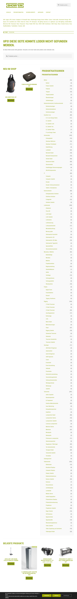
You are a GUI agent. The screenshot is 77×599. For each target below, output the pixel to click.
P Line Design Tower (51, 132)
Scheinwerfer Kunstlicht (51, 234)
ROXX (40, 24)
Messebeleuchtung (50, 228)
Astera (13, 19)
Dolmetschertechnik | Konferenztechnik (53, 103)
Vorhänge (48, 275)
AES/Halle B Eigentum (51, 348)
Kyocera (46, 21)
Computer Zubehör (50, 179)
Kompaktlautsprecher (51, 409)
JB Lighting (40, 21)
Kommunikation (48, 190)
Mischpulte (48, 432)
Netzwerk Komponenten (51, 155)
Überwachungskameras (51, 523)
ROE (34, 24)
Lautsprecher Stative (51, 418)
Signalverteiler (49, 517)
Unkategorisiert (47, 458)
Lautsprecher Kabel (50, 415)
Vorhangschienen (50, 278)
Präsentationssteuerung (52, 502)
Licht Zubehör (49, 217)
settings (7, 597)
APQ (10, 19)
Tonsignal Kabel (50, 450)
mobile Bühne (68, 21)
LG (49, 21)
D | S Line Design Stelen (51, 118)
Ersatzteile (48, 362)
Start (6, 32)
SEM (43, 24)
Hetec (27, 21)
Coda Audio (56, 19)
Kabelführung (49, 147)
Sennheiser (48, 24)
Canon (50, 19)
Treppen (48, 91)
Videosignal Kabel (50, 531)
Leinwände (48, 490)
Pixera (27, 24)
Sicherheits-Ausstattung (51, 374)
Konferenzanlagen (50, 112)
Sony (70, 24)
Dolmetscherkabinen (51, 109)
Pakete (45, 287)
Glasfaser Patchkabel (51, 144)
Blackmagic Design (36, 19)
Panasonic (22, 24)
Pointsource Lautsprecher (52, 438)
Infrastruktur (47, 135)
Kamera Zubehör (50, 479)
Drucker (48, 182)
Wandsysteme (49, 284)
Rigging (46, 301)
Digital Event (49, 289)
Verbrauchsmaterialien (51, 380)
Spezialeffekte (49, 246)
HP (30, 21)
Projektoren (49, 505)
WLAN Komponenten (51, 170)
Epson (4, 21)
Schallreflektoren (50, 269)
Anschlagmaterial (50, 313)
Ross (37, 24)
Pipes (47, 327)
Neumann (13, 24)
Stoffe (47, 272)
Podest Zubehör (50, 86)
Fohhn (18, 21)
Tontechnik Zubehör (50, 453)
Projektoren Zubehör (51, 508)
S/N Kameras (49, 514)
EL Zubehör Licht (50, 123)
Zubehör (48, 388)
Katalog (8, 12)
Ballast (47, 83)
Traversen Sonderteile (51, 339)
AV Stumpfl (24, 19)
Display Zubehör (50, 473)
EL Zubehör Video (50, 129)
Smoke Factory (65, 24)
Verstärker (48, 456)
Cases (47, 359)
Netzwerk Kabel (49, 153)
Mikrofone (48, 429)
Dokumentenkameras (51, 476)
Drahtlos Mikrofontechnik (52, 403)
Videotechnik (47, 461)
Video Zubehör (49, 525)
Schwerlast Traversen (51, 333)
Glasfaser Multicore (50, 141)
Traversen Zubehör (50, 342)
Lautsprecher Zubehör (51, 421)
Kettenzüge (48, 316)
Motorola (5, 24)
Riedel (30, 24)
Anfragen (40, 12)
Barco (29, 19)
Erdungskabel (49, 138)
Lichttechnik (47, 205)
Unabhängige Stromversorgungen (54, 167)
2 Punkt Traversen (50, 304)
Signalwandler (49, 520)
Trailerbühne (14, 26)
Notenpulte (48, 435)
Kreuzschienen (49, 485)
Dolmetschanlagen (50, 106)
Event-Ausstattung (50, 365)
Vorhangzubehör (50, 281)
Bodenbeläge (49, 254)
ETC (8, 21)
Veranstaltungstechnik (51, 377)
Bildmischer (49, 464)
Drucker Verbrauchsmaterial (52, 185)
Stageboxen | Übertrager (52, 444)
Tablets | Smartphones (51, 188)
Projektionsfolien (50, 263)
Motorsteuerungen (50, 324)
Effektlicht (48, 208)
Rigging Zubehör (50, 330)
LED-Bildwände (49, 488)
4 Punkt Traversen (50, 310)
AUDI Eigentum (49, 356)
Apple (7, 19)
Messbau (48, 257)
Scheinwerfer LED (50, 237)
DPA (70, 19)
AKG (4, 19)
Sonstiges (46, 345)
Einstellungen (66, 595)
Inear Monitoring (50, 406)
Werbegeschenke (50, 383)
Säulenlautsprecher (50, 441)
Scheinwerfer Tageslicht (51, 243)
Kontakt (48, 12)
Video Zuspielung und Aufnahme (54, 528)
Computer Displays (50, 470)
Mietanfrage (11, 100)
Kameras (48, 482)
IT (44, 173)
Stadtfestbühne (7, 26)
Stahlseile (48, 336)
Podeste (48, 89)
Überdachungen (49, 97)
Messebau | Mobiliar (49, 252)
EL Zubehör (48, 121)
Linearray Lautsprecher (51, 423)
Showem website (30, 12)
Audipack (18, 19)
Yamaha (20, 26)
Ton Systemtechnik (50, 447)
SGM (52, 24)
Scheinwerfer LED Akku (51, 240)
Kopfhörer (48, 412)
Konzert (48, 295)
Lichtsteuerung (49, 222)
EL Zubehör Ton (49, 126)
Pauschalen (49, 371)
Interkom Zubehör (50, 202)
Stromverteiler (49, 164)
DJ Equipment (49, 400)
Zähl (24, 26)
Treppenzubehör (50, 94)
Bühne (46, 19)
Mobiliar (48, 260)
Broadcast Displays (50, 467)
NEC (9, 24)
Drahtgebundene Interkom (52, 193)
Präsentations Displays (51, 499)
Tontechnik (46, 391)
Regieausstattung (50, 266)
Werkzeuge (48, 386)
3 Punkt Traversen (50, 307)
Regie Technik (49, 511)
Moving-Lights (49, 231)
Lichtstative (49, 220)
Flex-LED (48, 211)
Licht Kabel (48, 214)
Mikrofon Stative (50, 426)
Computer (48, 176)
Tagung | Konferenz (50, 298)
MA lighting (61, 21)
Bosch (43, 19)
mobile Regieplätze (50, 496)
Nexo (18, 24)
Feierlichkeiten (49, 292)
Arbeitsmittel (49, 351)
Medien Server (49, 493)
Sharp (55, 24)
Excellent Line (12, 21)
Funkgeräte (48, 199)
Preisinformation (18, 12)
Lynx (57, 21)
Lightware (52, 21)
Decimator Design (63, 19)
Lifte (47, 319)
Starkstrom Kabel (50, 161)
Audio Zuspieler (49, 394)
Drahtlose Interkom (50, 196)
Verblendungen (49, 100)
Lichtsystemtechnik (50, 225)
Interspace (34, 21)
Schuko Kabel (49, 158)
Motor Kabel (49, 321)
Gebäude (48, 368)
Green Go (23, 21)
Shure (59, 24)
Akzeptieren (46, 595)
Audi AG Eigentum (50, 354)
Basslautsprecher (50, 397)
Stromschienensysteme (51, 249)
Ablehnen (56, 595)
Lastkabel (48, 150)
